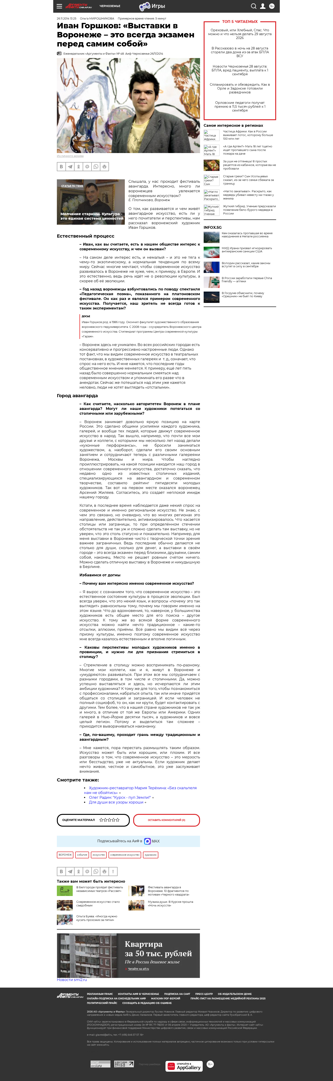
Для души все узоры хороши (116, 802)
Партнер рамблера (149, 1064)
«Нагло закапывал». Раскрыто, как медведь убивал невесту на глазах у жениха (248, 195)
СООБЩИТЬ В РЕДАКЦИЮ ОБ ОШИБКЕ (147, 1003)
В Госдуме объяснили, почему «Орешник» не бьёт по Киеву (243, 295)
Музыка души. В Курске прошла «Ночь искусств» (170, 903)
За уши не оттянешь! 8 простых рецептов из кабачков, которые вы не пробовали (249, 165)
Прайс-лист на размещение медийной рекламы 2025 (228, 998)
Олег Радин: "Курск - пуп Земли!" (120, 797)
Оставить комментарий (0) (166, 820)
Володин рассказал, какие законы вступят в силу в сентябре (246, 265)
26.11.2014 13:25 (66, 18)
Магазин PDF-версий (165, 998)
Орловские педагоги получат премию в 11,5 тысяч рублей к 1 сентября (240, 106)
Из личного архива (70, 156)
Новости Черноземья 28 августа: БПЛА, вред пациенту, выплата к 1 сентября (240, 70)
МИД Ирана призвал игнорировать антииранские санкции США (247, 250)
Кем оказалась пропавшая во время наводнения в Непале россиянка (247, 235)
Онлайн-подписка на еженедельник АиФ (116, 998)
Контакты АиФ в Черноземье (138, 994)
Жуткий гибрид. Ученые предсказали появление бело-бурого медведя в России (249, 210)
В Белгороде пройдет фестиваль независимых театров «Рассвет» (99, 889)
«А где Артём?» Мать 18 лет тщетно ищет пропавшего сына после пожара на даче (247, 150)
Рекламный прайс (100, 994)
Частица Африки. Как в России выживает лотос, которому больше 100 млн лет (248, 135)
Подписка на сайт (177, 994)
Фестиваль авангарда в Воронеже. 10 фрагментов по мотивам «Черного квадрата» (168, 891)
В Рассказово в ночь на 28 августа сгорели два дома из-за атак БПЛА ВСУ (240, 52)
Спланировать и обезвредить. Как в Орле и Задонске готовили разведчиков (240, 88)
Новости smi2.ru (72, 980)
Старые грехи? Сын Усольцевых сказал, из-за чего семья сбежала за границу (248, 180)
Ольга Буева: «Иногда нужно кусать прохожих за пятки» (96, 918)
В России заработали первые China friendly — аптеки (247, 280)
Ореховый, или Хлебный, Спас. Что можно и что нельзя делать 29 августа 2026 (240, 34)
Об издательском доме (235, 994)
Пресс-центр (204, 994)
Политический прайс (102, 1003)
